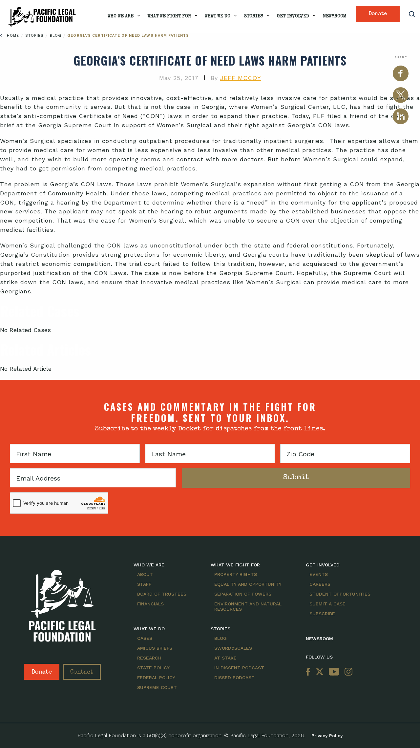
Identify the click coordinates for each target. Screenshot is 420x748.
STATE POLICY (153, 667)
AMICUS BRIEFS (154, 648)
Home (13, 35)
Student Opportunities (339, 594)
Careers (319, 584)
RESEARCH (149, 657)
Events (318, 574)
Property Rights (235, 574)
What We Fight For (169, 16)
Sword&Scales (233, 648)
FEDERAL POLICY (156, 677)
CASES (144, 638)
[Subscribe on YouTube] (334, 672)
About (145, 574)
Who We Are (121, 16)
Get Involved (293, 16)
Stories (253, 16)
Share (400, 57)
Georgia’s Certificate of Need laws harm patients (128, 35)
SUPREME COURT (157, 687)
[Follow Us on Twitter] (319, 672)
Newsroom (334, 16)
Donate (378, 14)
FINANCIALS (150, 603)
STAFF (144, 584)
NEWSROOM (319, 638)
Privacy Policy (327, 735)
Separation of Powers (242, 594)
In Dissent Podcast (239, 667)
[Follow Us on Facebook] (309, 672)
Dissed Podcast (234, 677)
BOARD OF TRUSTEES (161, 594)
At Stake (225, 657)
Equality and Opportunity (248, 584)
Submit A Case (327, 603)
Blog (56, 35)
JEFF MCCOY (240, 77)
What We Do (217, 16)
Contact (81, 672)
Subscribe (322, 613)
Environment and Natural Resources (248, 606)
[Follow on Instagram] (347, 672)
